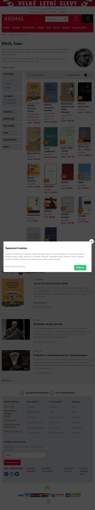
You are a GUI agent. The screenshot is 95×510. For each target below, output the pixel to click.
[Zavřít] (91, 241)
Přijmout (80, 267)
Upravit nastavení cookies (15, 266)
